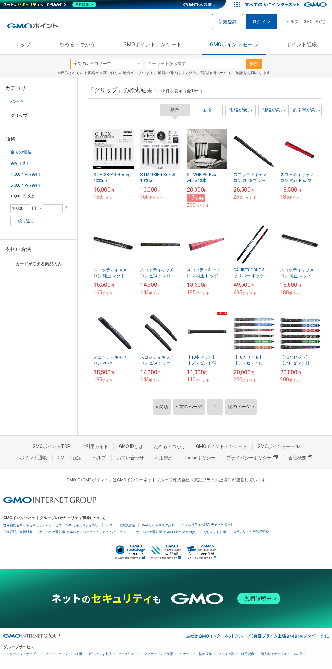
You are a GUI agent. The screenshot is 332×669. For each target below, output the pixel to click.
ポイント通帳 (301, 44)
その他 (298, 654)
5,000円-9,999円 (25, 185)
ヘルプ (292, 21)
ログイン (261, 21)
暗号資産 (247, 654)
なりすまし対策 (215, 532)
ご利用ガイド (94, 446)
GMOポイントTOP (51, 446)
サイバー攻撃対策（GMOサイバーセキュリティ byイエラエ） (84, 532)
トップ (22, 44)
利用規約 (164, 457)
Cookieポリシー (200, 457)
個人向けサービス (274, 654)
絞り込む (26, 221)
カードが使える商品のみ (39, 264)
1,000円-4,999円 (25, 174)
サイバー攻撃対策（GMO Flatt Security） (166, 532)
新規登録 (228, 21)
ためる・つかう (77, 44)
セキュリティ (127, 654)
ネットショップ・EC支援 (63, 654)
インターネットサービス (21, 654)
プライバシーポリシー (249, 457)
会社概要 (297, 457)
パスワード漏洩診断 (120, 525)
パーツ (17, 101)
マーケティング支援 (158, 654)
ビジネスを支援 (100, 654)
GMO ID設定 (314, 21)
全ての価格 (20, 152)
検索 (254, 63)
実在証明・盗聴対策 (17, 532)
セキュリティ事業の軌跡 (251, 531)
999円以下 (20, 163)
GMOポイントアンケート (153, 44)
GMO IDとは (131, 446)
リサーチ (186, 654)
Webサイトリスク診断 (158, 525)
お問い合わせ (130, 457)
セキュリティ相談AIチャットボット (207, 524)
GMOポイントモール (234, 44)
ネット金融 (227, 654)
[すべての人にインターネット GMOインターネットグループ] (287, 4)
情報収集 (205, 654)
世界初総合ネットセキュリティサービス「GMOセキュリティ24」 (51, 525)
